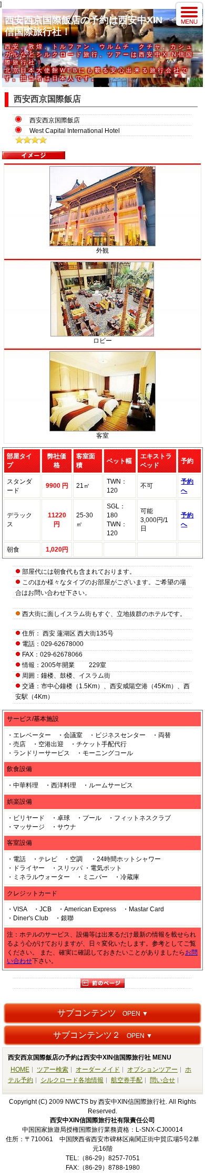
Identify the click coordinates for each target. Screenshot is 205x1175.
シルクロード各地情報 (72, 1080)
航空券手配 (126, 1080)
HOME (20, 1069)
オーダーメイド (98, 1069)
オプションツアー (152, 1069)
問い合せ (162, 1080)
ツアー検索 (52, 1069)
